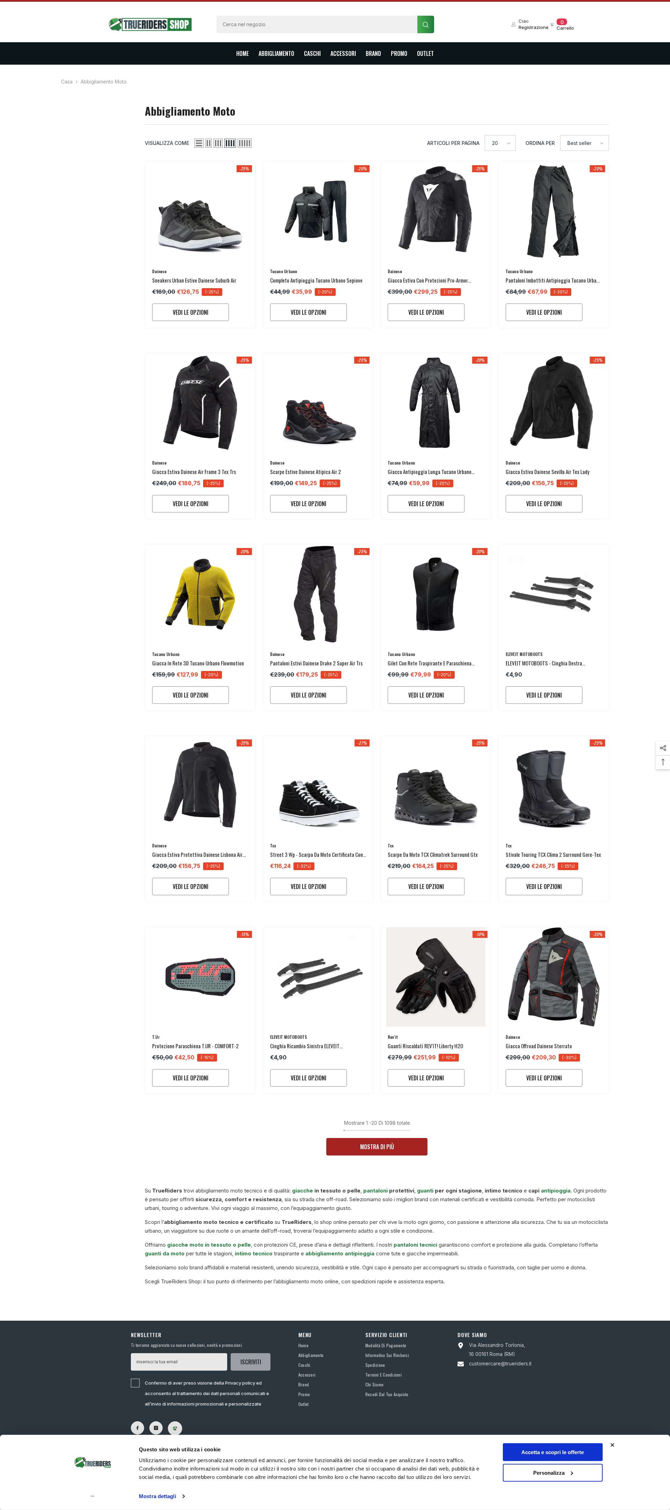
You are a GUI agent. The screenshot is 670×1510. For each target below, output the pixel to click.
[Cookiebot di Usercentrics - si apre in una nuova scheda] (92, 1496)
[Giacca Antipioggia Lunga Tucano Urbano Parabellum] (436, 402)
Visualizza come (167, 143)
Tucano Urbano (283, 271)
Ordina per (540, 143)
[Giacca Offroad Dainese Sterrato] (554, 977)
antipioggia (556, 1190)
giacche (302, 1190)
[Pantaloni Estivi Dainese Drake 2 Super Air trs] (318, 594)
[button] (198, 143)
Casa (67, 82)
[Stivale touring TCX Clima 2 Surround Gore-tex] (554, 785)
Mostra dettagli (157, 1496)
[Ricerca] (325, 24)
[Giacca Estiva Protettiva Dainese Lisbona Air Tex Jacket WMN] (200, 785)
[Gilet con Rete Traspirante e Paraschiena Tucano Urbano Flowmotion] (436, 594)
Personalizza (549, 1472)
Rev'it (393, 1037)
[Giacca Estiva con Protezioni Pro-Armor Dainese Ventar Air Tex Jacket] (436, 211)
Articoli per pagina (453, 143)
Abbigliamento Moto (104, 82)
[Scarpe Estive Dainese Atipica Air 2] (318, 402)
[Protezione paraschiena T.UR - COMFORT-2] (200, 977)
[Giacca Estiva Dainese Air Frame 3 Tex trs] (200, 402)
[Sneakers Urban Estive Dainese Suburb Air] (200, 211)
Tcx (273, 845)
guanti (425, 1190)
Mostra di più (377, 1147)
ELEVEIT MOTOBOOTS (524, 654)
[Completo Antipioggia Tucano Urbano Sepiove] (318, 211)
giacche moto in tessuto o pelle (209, 1244)
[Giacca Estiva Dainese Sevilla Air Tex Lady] (554, 402)
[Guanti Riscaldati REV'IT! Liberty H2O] (436, 977)
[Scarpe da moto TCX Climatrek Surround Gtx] (436, 785)
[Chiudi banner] (612, 1445)
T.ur (156, 1037)
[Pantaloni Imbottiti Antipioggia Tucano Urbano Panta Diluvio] (554, 211)
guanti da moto (165, 1253)
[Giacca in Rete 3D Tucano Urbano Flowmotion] (200, 594)
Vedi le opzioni (190, 312)
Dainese (159, 271)
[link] (175, 1428)
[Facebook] (137, 1428)
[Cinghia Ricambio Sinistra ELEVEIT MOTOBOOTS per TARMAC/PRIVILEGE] (318, 977)
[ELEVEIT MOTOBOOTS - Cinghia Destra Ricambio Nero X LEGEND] (554, 594)
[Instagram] (156, 1428)
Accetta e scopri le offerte (552, 1452)
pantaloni (376, 1190)
